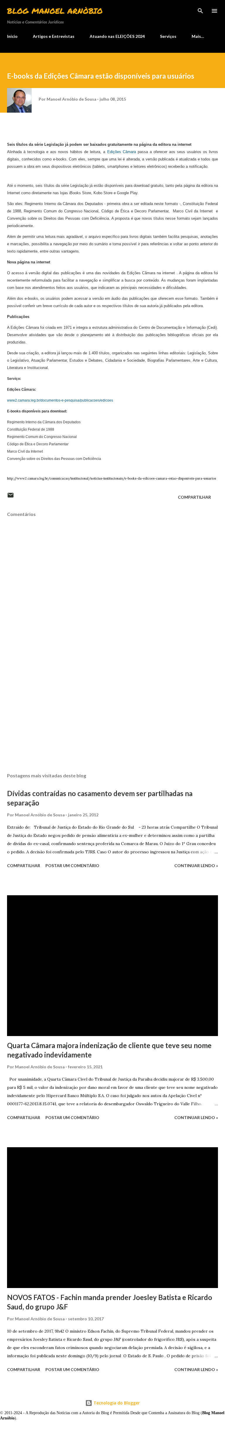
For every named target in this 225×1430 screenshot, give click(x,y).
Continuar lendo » (196, 865)
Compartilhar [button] (194, 497)
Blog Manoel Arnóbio (55, 10)
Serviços (168, 36)
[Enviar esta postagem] (10, 497)
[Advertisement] (112, 713)
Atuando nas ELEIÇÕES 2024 (117, 36)
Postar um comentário (72, 865)
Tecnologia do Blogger (116, 1403)
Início (12, 36)
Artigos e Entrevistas (53, 36)
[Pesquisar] (200, 10)
